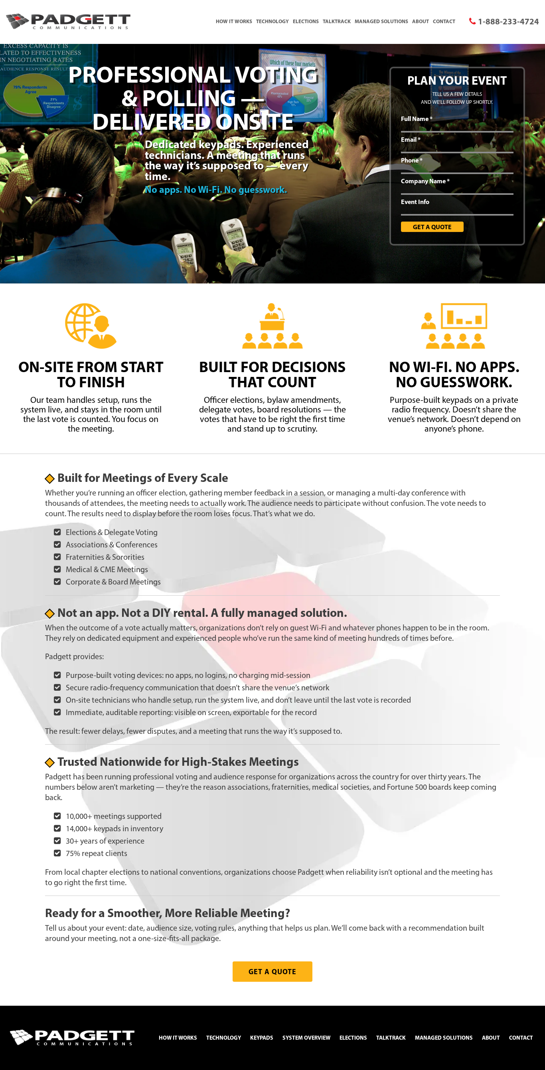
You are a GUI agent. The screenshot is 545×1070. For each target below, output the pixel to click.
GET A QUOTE (272, 971)
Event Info (415, 202)
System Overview (306, 1037)
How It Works (234, 21)
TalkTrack (337, 21)
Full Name (416, 119)
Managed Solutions (381, 21)
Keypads (261, 1037)
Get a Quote (432, 227)
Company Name (425, 181)
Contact (444, 21)
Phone (412, 160)
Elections (306, 21)
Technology (272, 21)
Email (411, 139)
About (420, 21)
